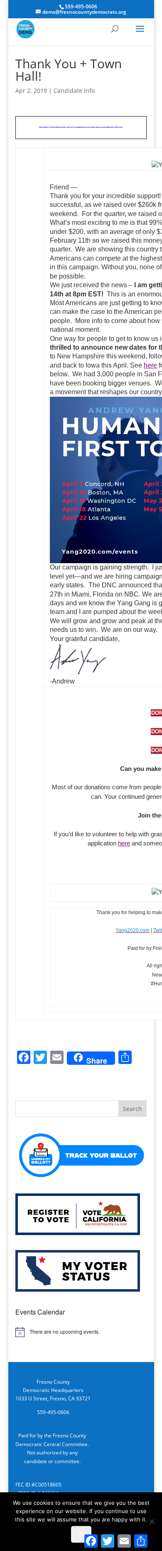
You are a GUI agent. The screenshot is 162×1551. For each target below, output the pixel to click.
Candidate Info (74, 90)
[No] (151, 1521)
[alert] (81, 1332)
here (150, 365)
